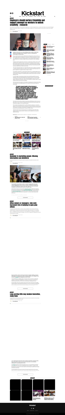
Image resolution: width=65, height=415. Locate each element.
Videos (41, 16)
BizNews (20, 16)
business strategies (20, 114)
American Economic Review (17, 190)
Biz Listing (38, 16)
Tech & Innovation (30, 16)
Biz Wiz (26, 16)
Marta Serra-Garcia (28, 188)
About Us (44, 16)
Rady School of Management (27, 189)
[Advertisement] (32, 5)
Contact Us (36, 410)
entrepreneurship (34, 114)
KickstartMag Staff (15, 31)
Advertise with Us (32, 410)
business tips (25, 114)
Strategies (23, 16)
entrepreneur (29, 114)
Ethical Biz (35, 16)
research (14, 364)
